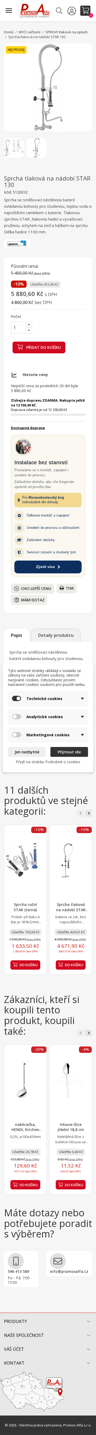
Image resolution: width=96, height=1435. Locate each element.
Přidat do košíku (43, 347)
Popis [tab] (16, 635)
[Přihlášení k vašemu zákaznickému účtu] (72, 11)
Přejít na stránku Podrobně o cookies (48, 761)
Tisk (70, 588)
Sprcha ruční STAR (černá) (25, 907)
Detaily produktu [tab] (56, 635)
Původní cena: (24, 266)
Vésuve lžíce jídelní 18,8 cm (71, 1127)
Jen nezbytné (27, 751)
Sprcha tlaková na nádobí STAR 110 (71, 910)
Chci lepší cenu (36, 588)
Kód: (8, 192)
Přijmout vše (69, 751)
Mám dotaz (29, 600)
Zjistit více (45, 567)
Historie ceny (35, 374)
